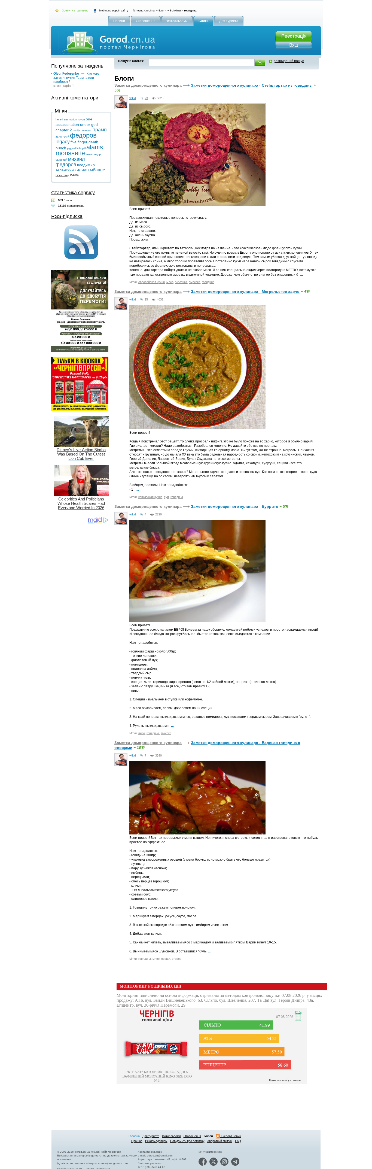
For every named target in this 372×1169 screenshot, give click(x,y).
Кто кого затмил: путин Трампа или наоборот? (76, 78)
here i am (62, 119)
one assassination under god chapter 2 (77, 124)
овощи (165, 958)
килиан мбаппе (90, 170)
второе (176, 958)
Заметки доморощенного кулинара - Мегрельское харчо (245, 291)
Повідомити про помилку (187, 1141)
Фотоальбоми (171, 1136)
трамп (100, 129)
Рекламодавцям (156, 1141)
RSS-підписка (67, 216)
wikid (132, 98)
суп (166, 497)
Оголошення (192, 1136)
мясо (169, 282)
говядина (208, 282)
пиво (141, 733)
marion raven (77, 119)
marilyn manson (82, 130)
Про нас (136, 1141)
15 (146, 299)
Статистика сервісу (73, 192)
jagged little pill (76, 148)
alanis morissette (79, 150)
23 (146, 98)
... (301, 274)
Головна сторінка (144, 10)
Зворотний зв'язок (219, 1141)
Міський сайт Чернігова (106, 1151)
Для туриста (150, 1136)
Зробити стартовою (75, 10)
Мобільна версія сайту (113, 10)
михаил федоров (70, 161)
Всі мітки (175, 10)
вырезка (194, 282)
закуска (166, 733)
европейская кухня (151, 282)
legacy (63, 141)
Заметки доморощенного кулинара (148, 85)
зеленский (62, 136)
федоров (83, 135)
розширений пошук (289, 61)
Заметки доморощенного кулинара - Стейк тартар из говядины (252, 85)
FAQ (238, 1141)
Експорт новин (230, 1136)
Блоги (162, 10)
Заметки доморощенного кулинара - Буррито (234, 506)
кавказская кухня (150, 497)
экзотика (181, 282)
